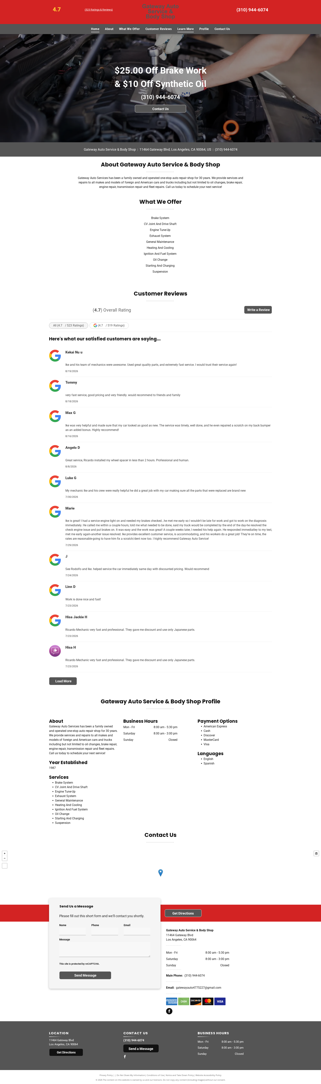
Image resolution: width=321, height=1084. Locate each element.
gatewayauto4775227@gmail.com (198, 987)
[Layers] (316, 853)
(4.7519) (111, 325)
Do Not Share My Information (131, 1075)
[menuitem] (95, 29)
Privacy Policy (106, 1075)
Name (62, 925)
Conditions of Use (155, 1075)
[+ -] (160, 877)
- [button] (4, 858)
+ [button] (4, 853)
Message (64, 939)
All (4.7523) (68, 325)
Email (127, 925)
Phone (95, 925)
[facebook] (169, 1011)
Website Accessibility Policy (208, 1075)
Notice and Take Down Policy (180, 1075)
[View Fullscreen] (4, 865)
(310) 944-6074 (252, 9)
